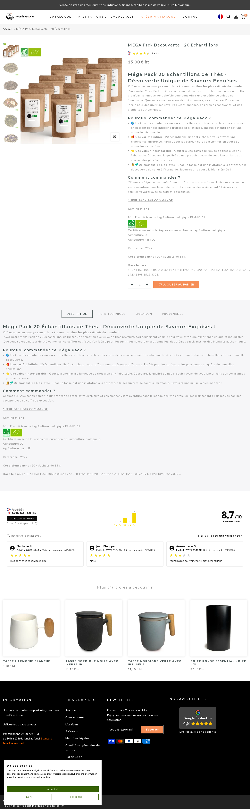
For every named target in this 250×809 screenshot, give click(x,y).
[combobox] (220, 16)
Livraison (71, 724)
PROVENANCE (172, 313)
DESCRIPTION (77, 313)
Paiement (72, 731)
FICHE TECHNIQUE (112, 313)
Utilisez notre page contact (19, 724)
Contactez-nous (76, 717)
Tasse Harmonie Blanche (26, 661)
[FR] (220, 16)
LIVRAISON (144, 313)
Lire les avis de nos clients (197, 731)
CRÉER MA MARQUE (158, 16)
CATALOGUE (60, 16)
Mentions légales (77, 738)
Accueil (7, 28)
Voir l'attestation (22, 518)
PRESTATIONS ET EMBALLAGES (106, 16)
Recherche (72, 710)
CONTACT (192, 16)
